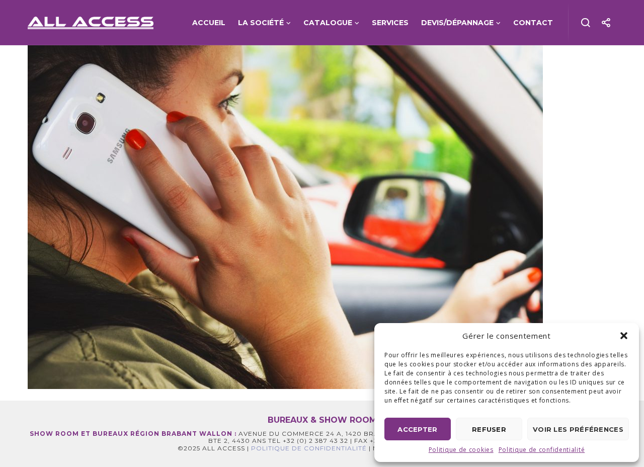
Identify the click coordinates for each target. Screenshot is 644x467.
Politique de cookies (461, 449)
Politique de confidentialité (542, 449)
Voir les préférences (578, 429)
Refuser (489, 429)
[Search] (586, 22)
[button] (624, 336)
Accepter (417, 429)
